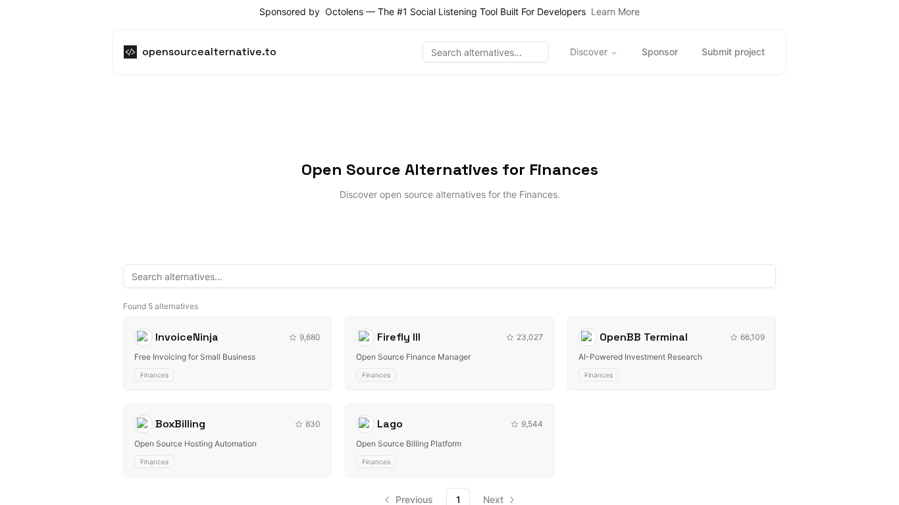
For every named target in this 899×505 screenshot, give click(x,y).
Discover (588, 51)
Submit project (733, 51)
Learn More (615, 11)
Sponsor (660, 51)
